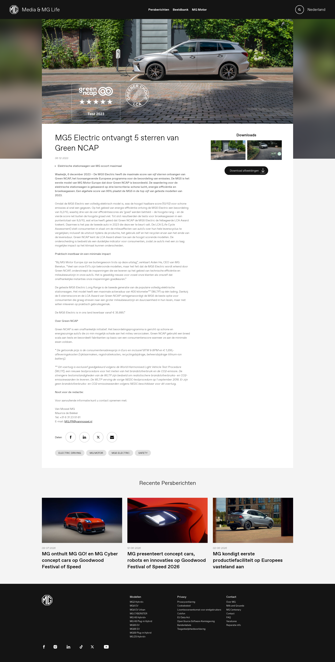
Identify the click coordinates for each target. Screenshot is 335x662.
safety (142, 452)
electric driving (69, 452)
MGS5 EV (135, 625)
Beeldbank (180, 10)
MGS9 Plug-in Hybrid (140, 632)
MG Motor (199, 10)
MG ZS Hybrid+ (138, 636)
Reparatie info (233, 625)
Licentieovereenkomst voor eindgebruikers (199, 609)
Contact (230, 613)
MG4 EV (134, 605)
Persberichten (158, 10)
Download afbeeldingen (244, 170)
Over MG (231, 601)
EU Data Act (183, 617)
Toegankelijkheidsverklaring (191, 628)
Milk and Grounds (235, 605)
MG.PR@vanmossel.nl (78, 421)
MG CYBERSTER (138, 613)
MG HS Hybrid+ (138, 617)
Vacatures (231, 621)
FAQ (228, 617)
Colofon (181, 613)
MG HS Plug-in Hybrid (141, 621)
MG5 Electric (121, 452)
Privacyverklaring (186, 601)
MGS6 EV (135, 628)
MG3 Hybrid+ (137, 601)
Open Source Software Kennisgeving (196, 621)
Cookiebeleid (184, 605)
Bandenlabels (184, 625)
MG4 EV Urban (137, 609)
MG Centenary (233, 609)
